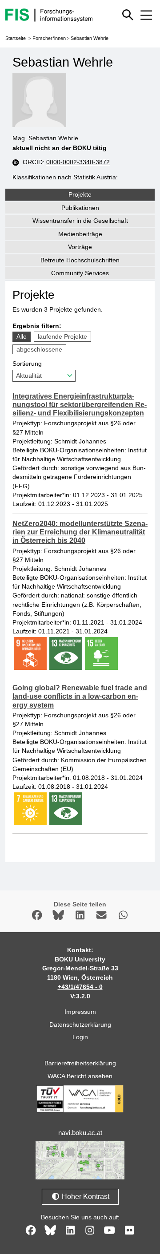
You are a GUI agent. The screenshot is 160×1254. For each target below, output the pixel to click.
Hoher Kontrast (84, 1196)
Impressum (80, 1011)
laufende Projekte (62, 336)
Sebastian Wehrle (89, 38)
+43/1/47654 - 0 (80, 986)
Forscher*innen (49, 38)
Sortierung (27, 363)
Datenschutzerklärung (80, 1024)
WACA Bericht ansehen (80, 1076)
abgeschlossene (39, 349)
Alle (21, 336)
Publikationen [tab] (80, 207)
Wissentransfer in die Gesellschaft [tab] (80, 220)
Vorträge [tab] (80, 246)
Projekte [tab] (80, 194)
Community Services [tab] (80, 273)
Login (80, 1036)
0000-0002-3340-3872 (78, 162)
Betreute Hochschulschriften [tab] (80, 260)
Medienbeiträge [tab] (80, 233)
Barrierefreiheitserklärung (80, 1063)
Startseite (15, 38)
